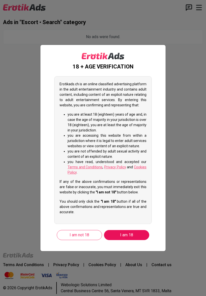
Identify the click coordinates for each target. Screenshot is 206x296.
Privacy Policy (115, 167)
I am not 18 (79, 235)
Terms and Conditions (85, 167)
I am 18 (126, 235)
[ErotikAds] (103, 56)
